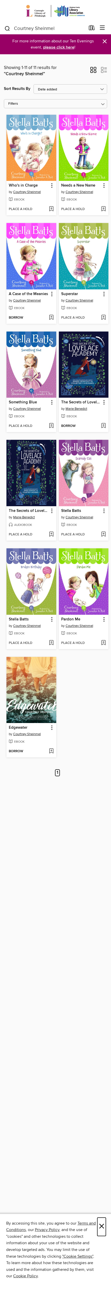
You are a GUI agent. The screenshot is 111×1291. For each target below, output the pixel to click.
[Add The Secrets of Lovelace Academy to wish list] (103, 426)
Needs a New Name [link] (78, 185)
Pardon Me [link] (70, 619)
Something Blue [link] (23, 402)
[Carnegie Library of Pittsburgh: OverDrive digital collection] (55, 11)
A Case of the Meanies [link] (28, 294)
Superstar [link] (69, 294)
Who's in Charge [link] (23, 185)
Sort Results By (17, 88)
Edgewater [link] (18, 727)
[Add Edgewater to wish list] (51, 751)
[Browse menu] (102, 28)
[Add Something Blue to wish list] (51, 426)
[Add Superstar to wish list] (103, 317)
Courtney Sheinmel (27, 192)
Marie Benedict (76, 409)
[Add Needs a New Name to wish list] (103, 209)
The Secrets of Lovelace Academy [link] (81, 402)
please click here (58, 47)
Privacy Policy (47, 1229)
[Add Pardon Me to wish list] (103, 643)
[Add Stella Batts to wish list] (103, 534)
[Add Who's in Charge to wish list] (51, 209)
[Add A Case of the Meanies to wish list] (51, 317)
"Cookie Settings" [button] (77, 1256)
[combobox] (45, 28)
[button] (93, 71)
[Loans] (92, 29)
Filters (13, 104)
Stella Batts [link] (71, 511)
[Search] (7, 28)
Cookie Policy (25, 1276)
